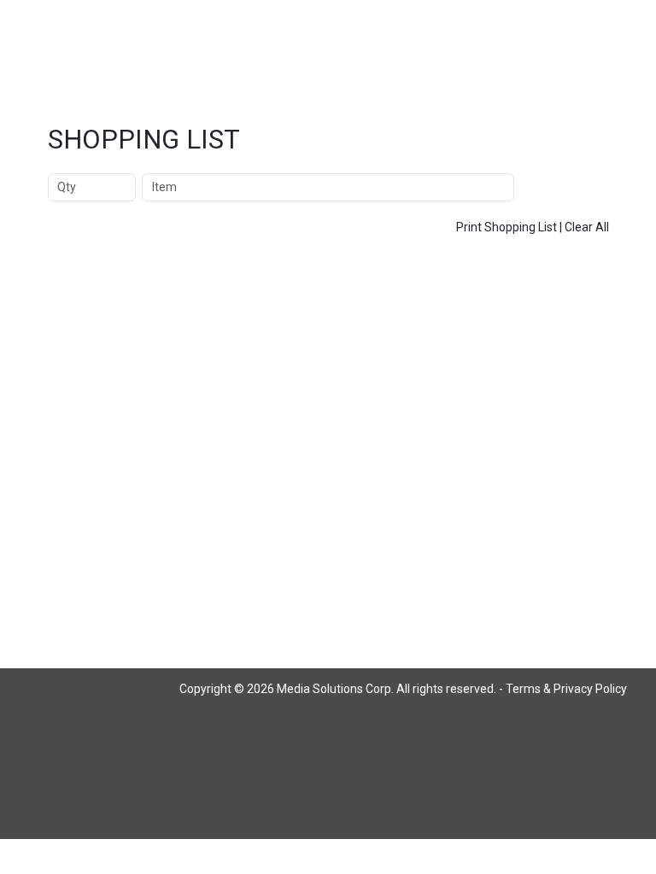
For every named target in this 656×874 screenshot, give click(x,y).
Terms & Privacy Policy (566, 689)
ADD (565, 187)
